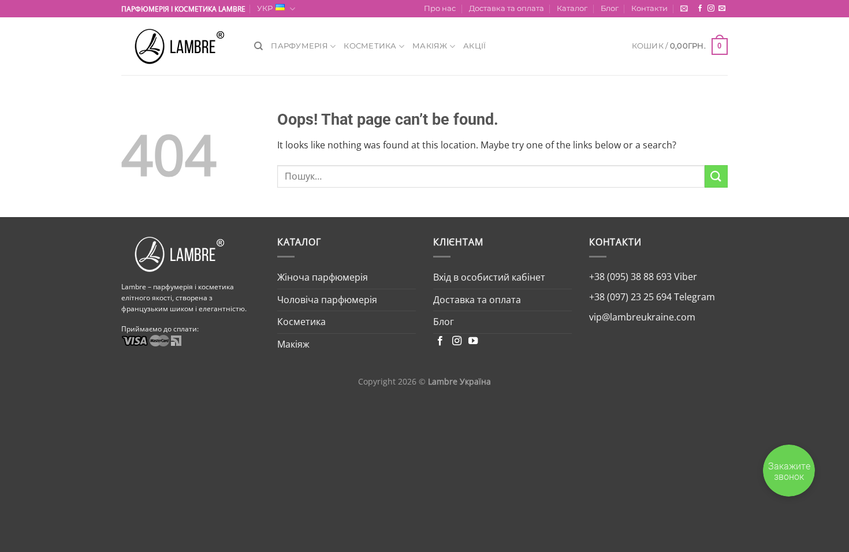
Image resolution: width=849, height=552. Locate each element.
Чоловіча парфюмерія (327, 299)
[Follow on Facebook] (700, 9)
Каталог (572, 8)
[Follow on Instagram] (711, 9)
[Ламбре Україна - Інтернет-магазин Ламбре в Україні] (179, 46)
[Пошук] (258, 46)
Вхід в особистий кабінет (489, 277)
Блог (610, 8)
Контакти (649, 8)
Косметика (370, 46)
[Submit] (716, 176)
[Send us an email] (721, 9)
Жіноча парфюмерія (322, 277)
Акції (474, 46)
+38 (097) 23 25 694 (630, 296)
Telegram (693, 296)
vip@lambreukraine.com (642, 317)
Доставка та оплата (506, 8)
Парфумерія (299, 46)
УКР (265, 8)
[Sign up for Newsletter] (684, 8)
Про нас (440, 8)
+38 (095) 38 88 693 (630, 276)
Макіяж (430, 46)
